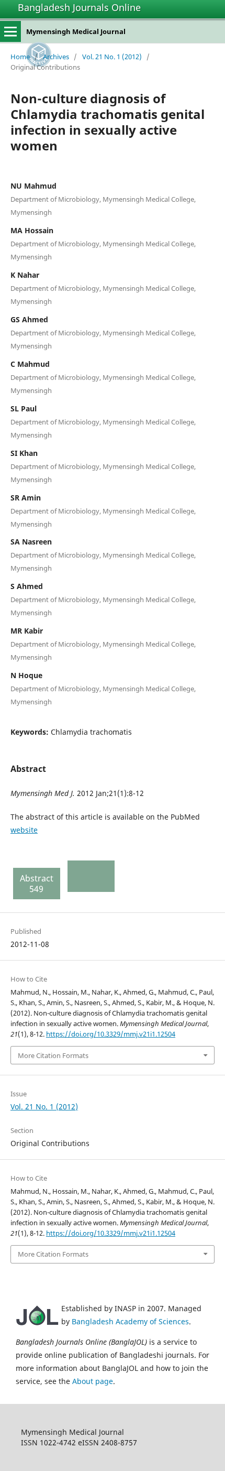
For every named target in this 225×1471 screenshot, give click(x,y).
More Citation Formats (53, 1055)
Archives (56, 56)
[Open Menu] (10, 31)
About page (92, 1381)
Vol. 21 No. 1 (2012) (112, 56)
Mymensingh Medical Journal (76, 31)
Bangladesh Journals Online (79, 7)
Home (20, 56)
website (24, 830)
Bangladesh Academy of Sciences (130, 1321)
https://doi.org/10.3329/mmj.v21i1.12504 (110, 1034)
